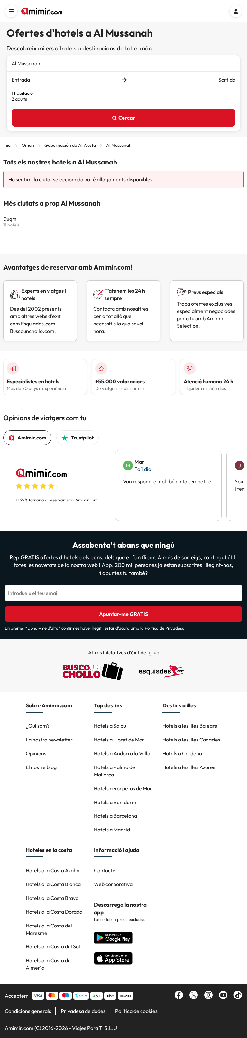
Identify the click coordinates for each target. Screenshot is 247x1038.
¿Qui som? (38, 726)
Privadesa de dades (83, 1011)
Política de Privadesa (165, 628)
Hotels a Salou (110, 726)
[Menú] (11, 11)
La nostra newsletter (49, 739)
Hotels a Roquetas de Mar (123, 788)
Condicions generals (28, 1011)
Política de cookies (136, 1011)
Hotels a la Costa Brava (52, 898)
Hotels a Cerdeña (182, 753)
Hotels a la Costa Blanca (53, 884)
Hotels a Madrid (112, 829)
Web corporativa (113, 884)
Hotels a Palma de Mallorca (114, 771)
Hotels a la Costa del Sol (53, 946)
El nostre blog (41, 767)
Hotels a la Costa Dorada (54, 912)
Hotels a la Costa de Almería (48, 964)
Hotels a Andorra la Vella (122, 753)
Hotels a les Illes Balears (189, 726)
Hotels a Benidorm (115, 802)
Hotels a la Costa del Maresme (49, 929)
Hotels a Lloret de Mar (119, 739)
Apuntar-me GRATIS (123, 614)
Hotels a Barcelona (115, 815)
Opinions (36, 753)
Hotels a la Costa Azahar (54, 870)
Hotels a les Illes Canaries (191, 739)
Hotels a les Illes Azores (188, 767)
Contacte (104, 870)
